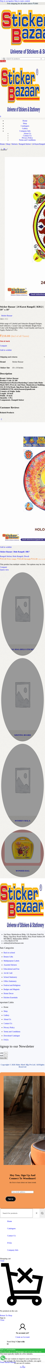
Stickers (15, 144)
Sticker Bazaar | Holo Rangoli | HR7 (15, 552)
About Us (27, 133)
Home (2, 144)
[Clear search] (41, 58)
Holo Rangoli (18, 556)
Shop (8, 144)
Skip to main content (22, 1)
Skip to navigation (7, 1)
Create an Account (22, 1337)
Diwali (26, 556)
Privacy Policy (27, 138)
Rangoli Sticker (25, 144)
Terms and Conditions (27, 140)
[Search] (42, 1213)
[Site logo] (21, 114)
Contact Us (27, 136)
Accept (22, 1367)
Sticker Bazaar (6, 316)
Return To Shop (6, 1315)
